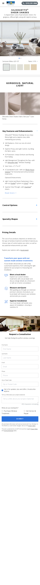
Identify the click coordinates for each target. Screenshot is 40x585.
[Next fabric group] (37, 61)
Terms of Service (8, 430)
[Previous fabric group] (26, 61)
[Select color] (6, 67)
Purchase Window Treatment (9, 412)
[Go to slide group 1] (19, 58)
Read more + (11, 193)
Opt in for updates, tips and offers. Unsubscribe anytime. (20, 390)
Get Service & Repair (30, 412)
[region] (20, 40)
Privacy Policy (34, 429)
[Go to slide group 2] (20, 58)
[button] (3, 3)
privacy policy (31, 426)
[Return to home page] (13, 3)
